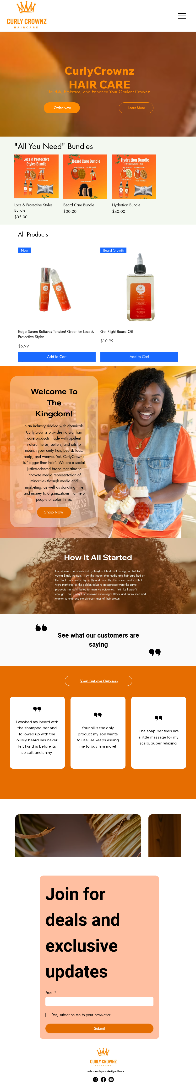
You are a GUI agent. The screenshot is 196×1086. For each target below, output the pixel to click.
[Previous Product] (11, 287)
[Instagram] (95, 1080)
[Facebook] (103, 1080)
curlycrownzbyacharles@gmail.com (105, 1072)
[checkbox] (31, 836)
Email (50, 993)
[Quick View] (39, 179)
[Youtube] (111, 1080)
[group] (95, 187)
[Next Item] (169, 836)
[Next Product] (185, 287)
